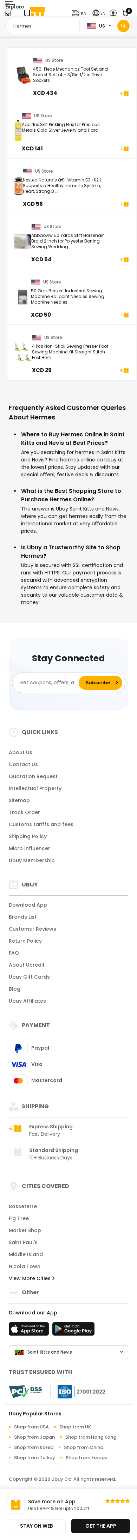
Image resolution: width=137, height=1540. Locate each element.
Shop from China (83, 1447)
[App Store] (30, 1331)
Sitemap (19, 800)
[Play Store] (73, 1331)
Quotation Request (33, 776)
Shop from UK (75, 1426)
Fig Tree (19, 1218)
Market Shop (25, 1230)
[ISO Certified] (78, 1391)
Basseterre (23, 1206)
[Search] (123, 26)
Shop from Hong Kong (90, 1437)
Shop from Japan (34, 1437)
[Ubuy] (34, 13)
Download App (28, 904)
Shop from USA (31, 1426)
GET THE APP (100, 1525)
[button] (80, 13)
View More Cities (30, 1278)
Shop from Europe (86, 1457)
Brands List (23, 916)
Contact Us (23, 764)
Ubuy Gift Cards (29, 976)
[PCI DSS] (25, 1391)
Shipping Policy (28, 836)
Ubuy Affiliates (27, 1000)
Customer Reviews (32, 928)
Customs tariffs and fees (41, 824)
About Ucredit (27, 964)
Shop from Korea (33, 1447)
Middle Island (26, 1254)
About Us (20, 752)
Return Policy (25, 940)
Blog (14, 988)
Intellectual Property (35, 788)
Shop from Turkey (34, 1457)
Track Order (24, 812)
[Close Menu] (8, 15)
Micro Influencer (29, 848)
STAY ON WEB (36, 1525)
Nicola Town (24, 1266)
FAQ (14, 952)
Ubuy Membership (32, 860)
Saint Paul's (23, 1242)
